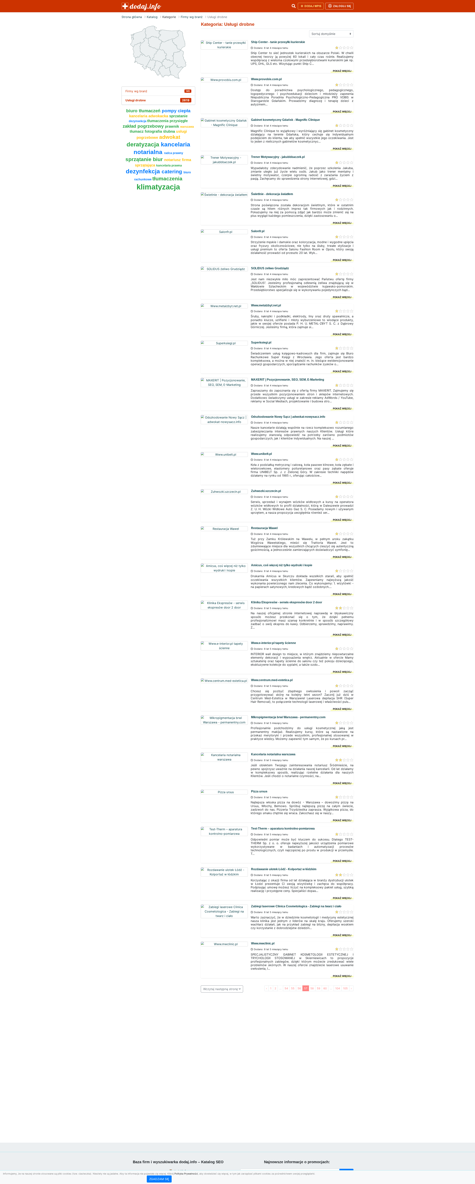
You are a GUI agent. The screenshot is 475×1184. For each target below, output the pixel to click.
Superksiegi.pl (261, 342)
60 (325, 988)
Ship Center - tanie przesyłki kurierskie (278, 42)
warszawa (187, 126)
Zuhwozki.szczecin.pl (266, 491)
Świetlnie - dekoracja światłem (272, 194)
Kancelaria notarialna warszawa (273, 754)
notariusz (173, 160)
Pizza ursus (259, 791)
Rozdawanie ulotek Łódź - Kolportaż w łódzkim (283, 869)
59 (318, 988)
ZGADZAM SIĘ (159, 1179)
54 (286, 988)
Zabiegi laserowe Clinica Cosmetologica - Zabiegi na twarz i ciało (296, 906)
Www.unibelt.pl (261, 453)
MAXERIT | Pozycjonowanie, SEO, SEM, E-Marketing (287, 379)
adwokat (169, 137)
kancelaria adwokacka (149, 116)
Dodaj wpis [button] (312, 6)
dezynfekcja (144, 171)
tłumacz (137, 131)
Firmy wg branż (192, 17)
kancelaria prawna (169, 165)
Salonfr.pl (257, 231)
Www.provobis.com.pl (266, 79)
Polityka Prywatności (186, 1173)
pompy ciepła (176, 110)
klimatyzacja (158, 187)
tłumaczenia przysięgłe (167, 121)
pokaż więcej (342, 70)
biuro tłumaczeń (144, 110)
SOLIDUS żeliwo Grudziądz (270, 268)
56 (299, 988)
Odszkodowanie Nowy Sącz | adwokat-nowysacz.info (288, 416)
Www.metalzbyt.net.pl (266, 305)
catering (173, 171)
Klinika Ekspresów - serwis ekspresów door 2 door (286, 602)
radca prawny (173, 153)
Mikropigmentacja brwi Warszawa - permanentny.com (288, 717)
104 (337, 988)
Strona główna (132, 17)
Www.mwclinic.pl (262, 943)
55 (292, 988)
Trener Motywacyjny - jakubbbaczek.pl (278, 156)
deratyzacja (144, 144)
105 (345, 988)
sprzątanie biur (144, 159)
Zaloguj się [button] (341, 6)
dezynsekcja (138, 121)
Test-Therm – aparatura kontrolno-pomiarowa (283, 828)
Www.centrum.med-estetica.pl (272, 680)
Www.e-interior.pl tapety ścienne (273, 643)
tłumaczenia (167, 178)
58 (312, 988)
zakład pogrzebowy (144, 126)
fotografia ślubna (160, 131)
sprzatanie (178, 116)
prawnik (172, 126)
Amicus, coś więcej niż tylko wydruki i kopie (281, 565)
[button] (293, 6)
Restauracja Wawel (264, 528)
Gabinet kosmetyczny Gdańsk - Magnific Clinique (285, 119)
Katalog (152, 17)
